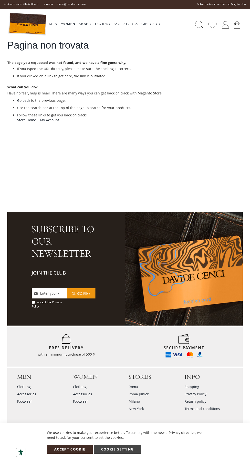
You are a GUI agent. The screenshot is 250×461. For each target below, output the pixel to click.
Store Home (26, 120)
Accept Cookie (69, 449)
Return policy (195, 401)
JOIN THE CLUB (49, 272)
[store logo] (27, 24)
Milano (134, 401)
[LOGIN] (225, 24)
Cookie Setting (117, 449)
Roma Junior (139, 394)
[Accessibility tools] (20, 452)
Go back (23, 100)
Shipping (192, 386)
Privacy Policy (195, 394)
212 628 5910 (31, 4)
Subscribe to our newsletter (213, 4)
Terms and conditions (202, 408)
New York (136, 408)
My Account (49, 120)
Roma (133, 386)
